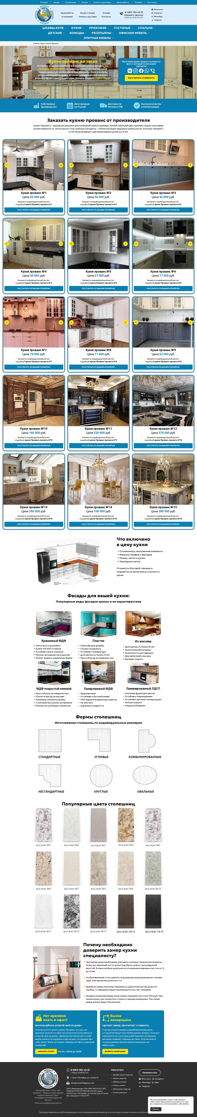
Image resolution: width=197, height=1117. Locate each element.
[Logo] (44, 14)
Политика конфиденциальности (48, 1103)
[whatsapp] (147, 71)
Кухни (43, 43)
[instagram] (135, 71)
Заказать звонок (133, 15)
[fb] (141, 71)
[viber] (152, 71)
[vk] (130, 71)
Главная (36, 43)
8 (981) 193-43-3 (133, 12)
